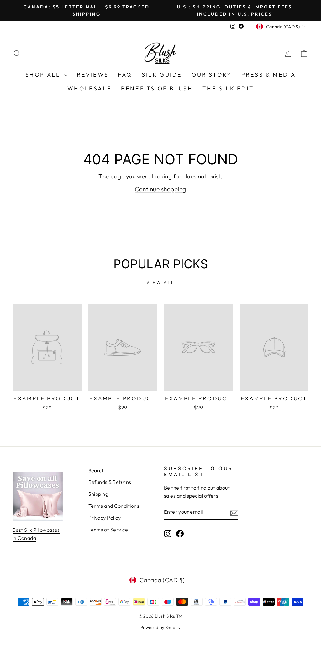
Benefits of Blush (157, 88)
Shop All (44, 74)
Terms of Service (108, 529)
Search (96, 470)
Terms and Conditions (113, 506)
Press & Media (268, 74)
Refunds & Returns (109, 482)
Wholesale (89, 88)
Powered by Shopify (160, 627)
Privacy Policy (104, 518)
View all (160, 282)
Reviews (92, 74)
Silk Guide (162, 74)
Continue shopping (160, 189)
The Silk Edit (228, 88)
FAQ (125, 74)
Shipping (98, 494)
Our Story (212, 74)
